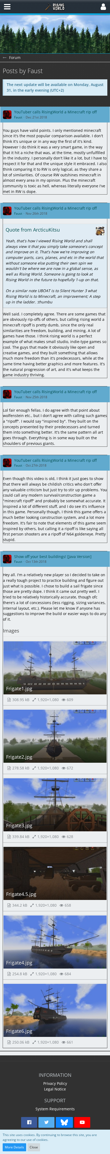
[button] (7, 6)
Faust (18, 117)
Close (34, 1147)
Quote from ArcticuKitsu (33, 229)
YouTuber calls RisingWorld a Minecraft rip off (55, 111)
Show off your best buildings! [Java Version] (53, 556)
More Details (14, 1147)
